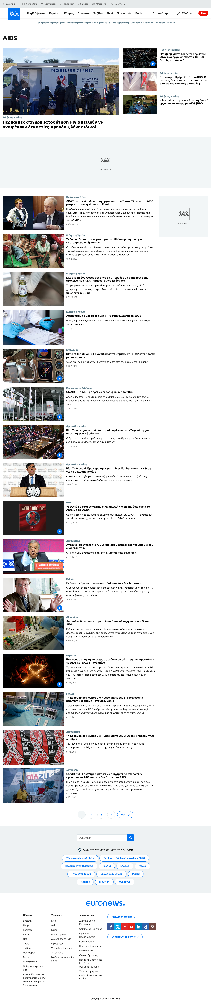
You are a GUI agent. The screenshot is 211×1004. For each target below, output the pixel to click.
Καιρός (55, 929)
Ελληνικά (10, 4)
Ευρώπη (54, 13)
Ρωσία (136, 873)
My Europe (72, 349)
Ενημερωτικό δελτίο (124, 936)
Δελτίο (54, 925)
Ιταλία (171, 22)
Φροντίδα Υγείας (76, 426)
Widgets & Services (61, 948)
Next (110, 13)
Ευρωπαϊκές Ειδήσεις (79, 388)
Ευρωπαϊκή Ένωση (112, 873)
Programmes (30, 961)
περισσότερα (86, 915)
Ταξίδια (98, 13)
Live (203, 13)
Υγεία (26, 943)
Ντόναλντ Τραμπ (81, 873)
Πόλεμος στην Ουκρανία (127, 22)
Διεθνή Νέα (73, 540)
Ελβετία (71, 655)
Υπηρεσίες (57, 915)
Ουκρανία (124, 881)
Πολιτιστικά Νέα (170, 49)
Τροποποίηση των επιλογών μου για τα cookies (90, 975)
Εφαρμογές (57, 943)
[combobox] (129, 4)
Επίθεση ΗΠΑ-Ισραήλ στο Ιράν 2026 (88, 22)
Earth (138, 13)
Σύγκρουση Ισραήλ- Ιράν (50, 22)
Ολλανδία (72, 617)
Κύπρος (85, 881)
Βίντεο (26, 957)
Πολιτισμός (124, 13)
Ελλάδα (160, 22)
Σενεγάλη (72, 769)
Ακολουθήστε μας (61, 938)
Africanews (57, 952)
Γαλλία (149, 22)
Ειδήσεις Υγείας (12, 117)
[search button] (112, 4)
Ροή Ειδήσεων (36, 13)
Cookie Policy (86, 941)
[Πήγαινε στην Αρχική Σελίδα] (14, 14)
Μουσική (104, 881)
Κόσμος (69, 13)
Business (83, 13)
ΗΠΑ (69, 502)
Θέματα (27, 915)
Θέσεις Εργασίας (88, 955)
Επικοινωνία (86, 950)
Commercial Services (90, 928)
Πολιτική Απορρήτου (90, 946)
